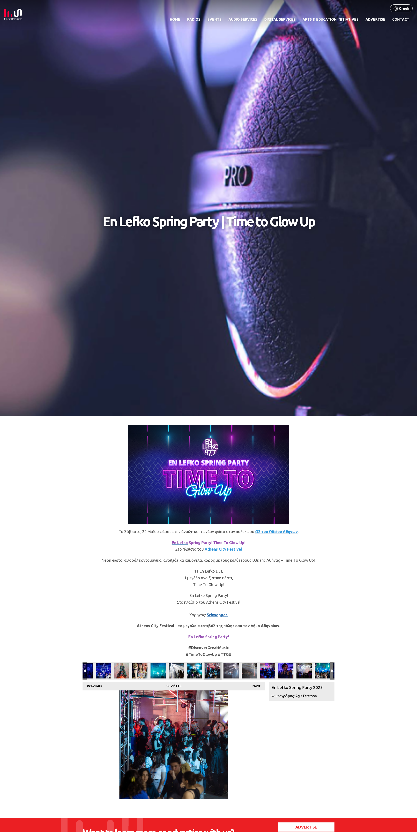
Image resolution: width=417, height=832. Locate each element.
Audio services (242, 19)
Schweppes (217, 615)
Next (254, 686)
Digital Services (280, 19)
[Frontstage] (13, 14)
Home (175, 19)
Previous (92, 686)
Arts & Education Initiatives (331, 19)
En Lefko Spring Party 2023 (103, 670)
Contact (400, 19)
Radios (193, 19)
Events (214, 19)
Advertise (375, 19)
